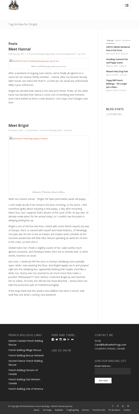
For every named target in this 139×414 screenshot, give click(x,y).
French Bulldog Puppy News (42, 54)
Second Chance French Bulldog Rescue (25, 362)
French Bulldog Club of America (25, 388)
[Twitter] (117, 405)
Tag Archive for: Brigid (22, 24)
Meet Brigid (18, 125)
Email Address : (103, 365)
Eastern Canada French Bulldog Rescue (25, 342)
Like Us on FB (61, 350)
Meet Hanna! (19, 49)
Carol (83, 54)
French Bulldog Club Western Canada (24, 381)
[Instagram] (128, 405)
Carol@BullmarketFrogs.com (110, 344)
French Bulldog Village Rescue (24, 350)
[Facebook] (112, 405)
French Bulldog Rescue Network (26, 355)
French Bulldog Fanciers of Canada (23, 372)
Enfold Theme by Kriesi (61, 406)
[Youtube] (122, 405)
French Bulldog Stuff (65, 54)
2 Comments (32, 130)
